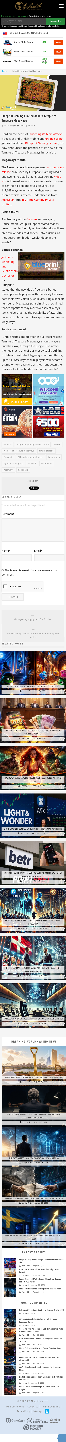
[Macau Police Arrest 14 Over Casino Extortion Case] (10, 1351)
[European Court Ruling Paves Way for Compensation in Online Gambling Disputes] (33, 698)
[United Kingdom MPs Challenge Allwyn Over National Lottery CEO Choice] (34, 1086)
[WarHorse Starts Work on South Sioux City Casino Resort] (34, 1046)
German (31, 219)
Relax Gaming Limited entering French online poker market (33, 635)
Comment (8, 514)
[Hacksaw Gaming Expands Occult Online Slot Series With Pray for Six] (33, 746)
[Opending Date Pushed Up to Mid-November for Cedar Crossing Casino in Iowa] (10, 1332)
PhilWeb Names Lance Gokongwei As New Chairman (34, 1158)
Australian (8, 200)
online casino (54, 138)
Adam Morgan (10, 126)
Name (6, 550)
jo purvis (9, 457)
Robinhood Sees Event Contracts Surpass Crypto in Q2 (41, 1310)
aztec (57, 444)
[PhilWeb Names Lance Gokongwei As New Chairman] (34, 1126)
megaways (54, 457)
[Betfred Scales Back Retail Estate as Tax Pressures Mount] (10, 1370)
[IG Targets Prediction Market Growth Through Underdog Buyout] (10, 1322)
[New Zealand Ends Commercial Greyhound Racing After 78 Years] (10, 1342)
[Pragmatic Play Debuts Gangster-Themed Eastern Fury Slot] (10, 1263)
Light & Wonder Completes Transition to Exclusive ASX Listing (33, 829)
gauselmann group (14, 463)
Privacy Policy (23, 1411)
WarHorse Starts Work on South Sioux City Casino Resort (34, 1077)
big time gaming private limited (33, 444)
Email (38, 550)
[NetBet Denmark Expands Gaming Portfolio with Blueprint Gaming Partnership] (33, 936)
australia (23, 470)
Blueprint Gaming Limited (41, 143)
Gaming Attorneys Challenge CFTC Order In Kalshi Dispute (34, 1198)
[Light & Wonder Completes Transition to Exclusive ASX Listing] (33, 793)
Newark (32, 463)
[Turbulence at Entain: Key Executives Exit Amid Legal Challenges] (33, 983)
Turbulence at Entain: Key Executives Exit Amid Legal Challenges (33, 1019)
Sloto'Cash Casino (23, 51)
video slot (47, 463)
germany (9, 470)
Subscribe (55, 21)
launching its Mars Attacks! (46, 134)
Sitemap (37, 1411)
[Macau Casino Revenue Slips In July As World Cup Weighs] (10, 1390)
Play (58, 42)
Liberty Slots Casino (23, 42)
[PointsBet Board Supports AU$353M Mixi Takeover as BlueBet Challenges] (33, 888)
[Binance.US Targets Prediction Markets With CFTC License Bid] (10, 1360)
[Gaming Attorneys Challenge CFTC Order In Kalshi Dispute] (34, 1167)
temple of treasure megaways (19, 451)
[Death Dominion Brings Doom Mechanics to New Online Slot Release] (10, 1380)
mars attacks (47, 451)
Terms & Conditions (50, 1406)
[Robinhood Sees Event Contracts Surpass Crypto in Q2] (10, 1313)
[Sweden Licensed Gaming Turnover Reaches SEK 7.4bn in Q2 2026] (34, 1207)
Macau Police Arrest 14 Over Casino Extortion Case (40, 1348)
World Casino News (15, 1406)
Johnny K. (27, 691)
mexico (8, 444)
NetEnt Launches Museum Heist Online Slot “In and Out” (33, 686)
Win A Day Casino (23, 61)
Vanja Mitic (27, 738)
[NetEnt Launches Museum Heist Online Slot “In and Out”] (33, 651)
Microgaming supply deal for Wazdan (33, 619)
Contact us (32, 1406)
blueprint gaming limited (31, 457)
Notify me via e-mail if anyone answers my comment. (29, 572)
